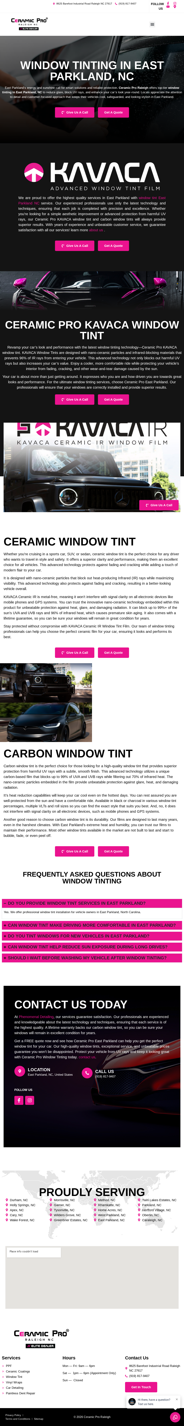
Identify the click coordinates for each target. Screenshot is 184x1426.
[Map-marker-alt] (174, 6)
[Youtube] (168, 6)
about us (96, 230)
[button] (152, 24)
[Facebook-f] (168, 3)
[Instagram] (174, 3)
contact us (87, 1057)
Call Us (104, 1071)
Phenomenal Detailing (36, 1017)
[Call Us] (87, 1073)
